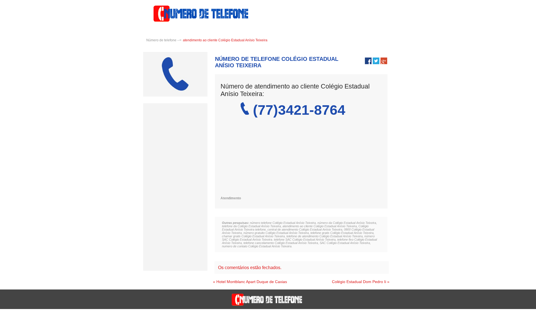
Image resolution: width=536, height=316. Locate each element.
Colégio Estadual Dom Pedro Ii (359, 281)
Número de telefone (161, 40)
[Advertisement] (299, 157)
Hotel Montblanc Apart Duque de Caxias (251, 281)
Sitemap (525, 313)
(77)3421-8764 (299, 110)
